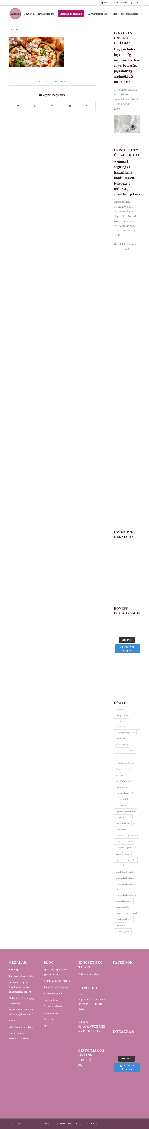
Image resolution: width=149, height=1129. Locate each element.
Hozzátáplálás (51, 999)
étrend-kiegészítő (123, 931)
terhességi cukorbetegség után (126, 886)
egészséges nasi (122, 756)
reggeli (127, 853)
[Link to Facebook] (131, 2)
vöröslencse (120, 925)
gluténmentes (121, 787)
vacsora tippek (131, 913)
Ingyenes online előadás (21, 975)
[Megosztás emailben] (86, 106)
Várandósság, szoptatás (55, 993)
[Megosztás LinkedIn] (69, 106)
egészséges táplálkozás (125, 762)
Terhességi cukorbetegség (56, 987)
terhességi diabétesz (124, 900)
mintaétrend (133, 835)
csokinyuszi (120, 738)
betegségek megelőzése (125, 732)
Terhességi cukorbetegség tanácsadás (21, 1001)
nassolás (119, 841)
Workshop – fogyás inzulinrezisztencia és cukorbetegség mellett (20, 987)
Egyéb (47, 1025)
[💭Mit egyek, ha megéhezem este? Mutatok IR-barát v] (126, 1044)
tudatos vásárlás (122, 906)
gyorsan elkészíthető (124, 793)
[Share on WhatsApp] (35, 106)
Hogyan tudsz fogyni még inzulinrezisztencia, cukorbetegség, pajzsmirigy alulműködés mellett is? (129, 65)
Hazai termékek (51, 1012)
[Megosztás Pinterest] (52, 106)
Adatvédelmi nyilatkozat (21, 1027)
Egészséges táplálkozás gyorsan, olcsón (55, 972)
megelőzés (120, 835)
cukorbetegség (122, 744)
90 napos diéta (122, 715)
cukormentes (121, 750)
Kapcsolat (104, 2)
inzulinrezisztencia (123, 817)
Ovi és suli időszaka (53, 1006)
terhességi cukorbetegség (126, 877)
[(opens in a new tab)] (136, 970)
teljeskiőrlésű (121, 865)
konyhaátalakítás (123, 823)
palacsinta (120, 847)
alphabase (61, 81)
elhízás (118, 768)
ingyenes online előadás (126, 811)
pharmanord (132, 847)
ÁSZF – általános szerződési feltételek (19, 1036)
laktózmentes (121, 829)
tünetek (119, 913)
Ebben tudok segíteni (89, 974)
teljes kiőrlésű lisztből (125, 871)
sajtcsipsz (119, 859)
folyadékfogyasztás (124, 781)
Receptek (48, 1019)
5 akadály (120, 709)
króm (135, 823)
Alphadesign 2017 (86, 1123)
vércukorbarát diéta (124, 919)
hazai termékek (122, 799)
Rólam (12, 1020)
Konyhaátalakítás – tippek (57, 980)
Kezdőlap (14, 969)
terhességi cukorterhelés (126, 895)
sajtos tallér (131, 859)
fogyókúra (120, 774)
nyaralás (129, 841)
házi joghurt (121, 805)
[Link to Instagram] (137, 2)
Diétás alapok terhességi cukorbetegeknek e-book (21, 1012)
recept (118, 853)
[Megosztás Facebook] (18, 106)
